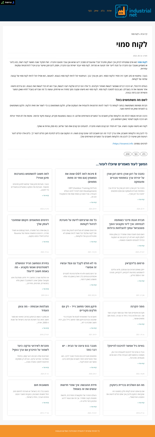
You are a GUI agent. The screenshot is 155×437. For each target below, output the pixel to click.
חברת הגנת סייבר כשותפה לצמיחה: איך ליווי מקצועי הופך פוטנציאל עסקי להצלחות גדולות (125, 224)
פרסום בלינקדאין (134, 263)
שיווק (96, 10)
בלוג (103, 10)
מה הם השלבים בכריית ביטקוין (127, 385)
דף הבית (144, 34)
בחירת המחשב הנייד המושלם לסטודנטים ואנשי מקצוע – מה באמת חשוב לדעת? (32, 267)
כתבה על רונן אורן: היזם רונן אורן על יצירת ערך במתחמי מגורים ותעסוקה (125, 177)
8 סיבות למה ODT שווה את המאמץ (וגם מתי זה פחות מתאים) (81, 177)
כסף (90, 10)
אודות (109, 10)
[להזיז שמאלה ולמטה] (2, 3)
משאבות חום (41, 385)
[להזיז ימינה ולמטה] (3, 3)
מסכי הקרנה (137, 306)
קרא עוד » (141, 199)
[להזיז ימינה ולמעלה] (3, 2)
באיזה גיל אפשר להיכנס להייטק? (125, 345)
